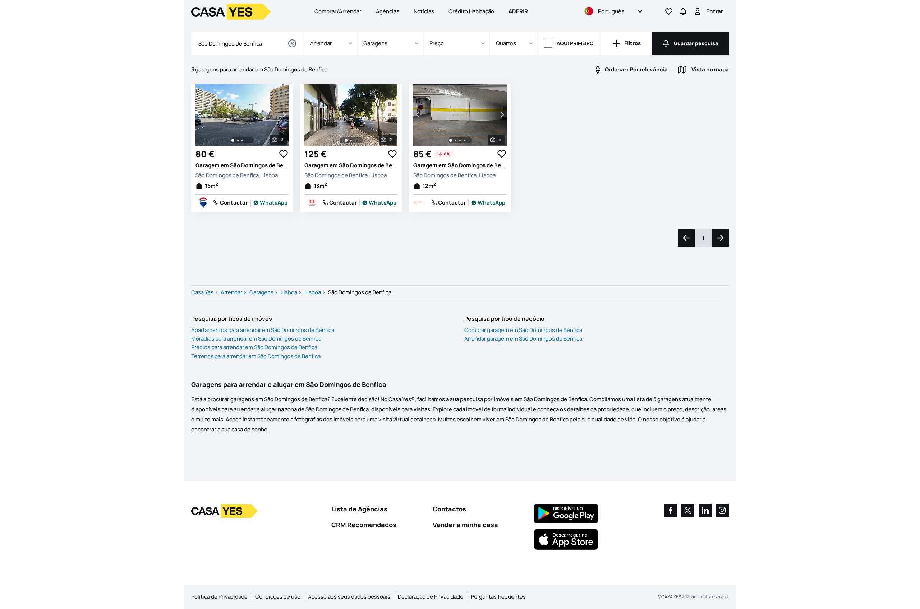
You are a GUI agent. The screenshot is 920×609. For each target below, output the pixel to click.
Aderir (518, 11)
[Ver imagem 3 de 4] (460, 140)
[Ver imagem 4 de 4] (464, 140)
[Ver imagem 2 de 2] (351, 140)
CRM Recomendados (363, 524)
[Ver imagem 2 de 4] (455, 140)
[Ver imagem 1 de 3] (232, 140)
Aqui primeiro (575, 43)
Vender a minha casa (465, 524)
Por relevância (636, 69)
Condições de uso (277, 596)
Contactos (449, 509)
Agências (387, 11)
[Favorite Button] (284, 154)
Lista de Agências (359, 509)
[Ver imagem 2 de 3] (238, 140)
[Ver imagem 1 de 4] (450, 140)
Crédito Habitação (471, 11)
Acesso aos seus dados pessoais (349, 596)
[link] (270, 203)
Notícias (424, 11)
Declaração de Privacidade (430, 596)
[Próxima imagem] (284, 115)
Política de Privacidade (219, 596)
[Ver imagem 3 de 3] (242, 140)
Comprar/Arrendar (338, 11)
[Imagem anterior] (201, 115)
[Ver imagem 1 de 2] (346, 140)
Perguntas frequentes (498, 596)
